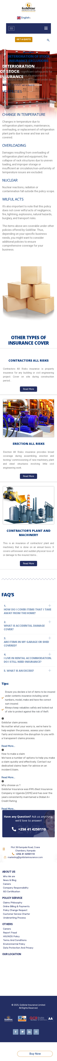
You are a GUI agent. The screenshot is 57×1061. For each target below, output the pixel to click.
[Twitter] (22, 1032)
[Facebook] (15, 1032)
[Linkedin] (29, 1032)
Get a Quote (24, 39)
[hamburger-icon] (11, 28)
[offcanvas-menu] (46, 28)
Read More (28, 389)
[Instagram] (36, 1032)
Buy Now (35, 1053)
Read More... (8, 746)
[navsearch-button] (48, 40)
